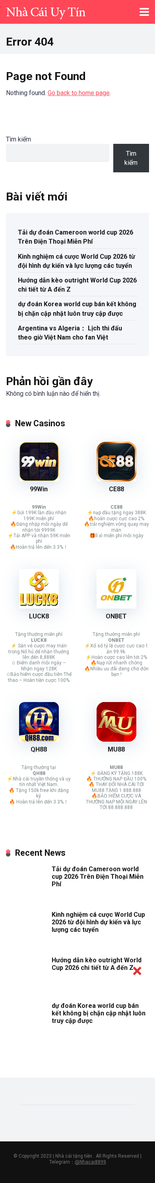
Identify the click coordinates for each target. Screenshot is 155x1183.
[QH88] (39, 739)
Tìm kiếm (18, 139)
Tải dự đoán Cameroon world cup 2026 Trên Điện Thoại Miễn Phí (75, 237)
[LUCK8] (39, 606)
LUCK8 (39, 616)
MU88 (116, 749)
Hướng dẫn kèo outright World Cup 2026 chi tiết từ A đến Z (77, 285)
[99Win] (39, 479)
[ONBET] (116, 606)
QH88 (39, 749)
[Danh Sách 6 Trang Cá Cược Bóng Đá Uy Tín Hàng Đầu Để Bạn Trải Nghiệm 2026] (45, 11)
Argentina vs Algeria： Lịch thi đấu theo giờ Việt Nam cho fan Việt (70, 332)
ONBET (116, 616)
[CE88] (116, 479)
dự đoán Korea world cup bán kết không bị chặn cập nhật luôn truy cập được (77, 308)
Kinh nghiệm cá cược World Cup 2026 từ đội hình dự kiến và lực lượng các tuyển (76, 261)
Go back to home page (79, 93)
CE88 (116, 489)
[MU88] (116, 739)
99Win (39, 489)
